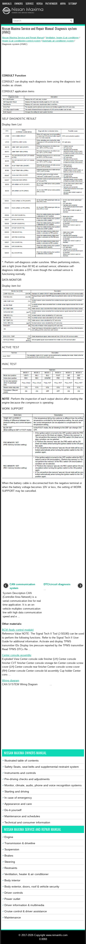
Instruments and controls (20, 772)
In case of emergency (18, 797)
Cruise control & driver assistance (25, 911)
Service (30, 3)
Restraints (10, 868)
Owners (18, 3)
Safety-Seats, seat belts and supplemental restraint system (41, 766)
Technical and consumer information (27, 822)
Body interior (12, 880)
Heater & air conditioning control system (21, 41)
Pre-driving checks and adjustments (27, 779)
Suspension (11, 849)
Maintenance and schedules (22, 816)
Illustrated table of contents (21, 760)
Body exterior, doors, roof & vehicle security (31, 886)
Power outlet (12, 898)
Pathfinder (51, 3)
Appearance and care (18, 803)
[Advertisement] (43, 60)
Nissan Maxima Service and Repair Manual (23, 37)
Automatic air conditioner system (58, 41)
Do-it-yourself (12, 810)
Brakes (8, 855)
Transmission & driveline (19, 843)
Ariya (63, 3)
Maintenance (12, 917)
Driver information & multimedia (24, 905)
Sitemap (72, 3)
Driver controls (13, 892)
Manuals (7, 3)
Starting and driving (16, 791)
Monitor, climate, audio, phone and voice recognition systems (43, 785)
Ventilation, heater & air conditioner (62, 37)
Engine (8, 837)
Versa (39, 3)
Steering (9, 861)
